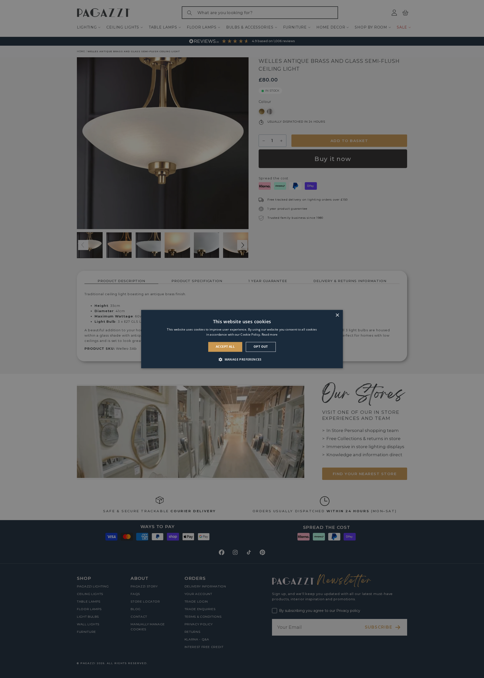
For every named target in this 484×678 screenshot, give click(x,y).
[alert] (242, 339)
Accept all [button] (225, 347)
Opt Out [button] (261, 347)
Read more (270, 334)
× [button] (337, 315)
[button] (242, 359)
